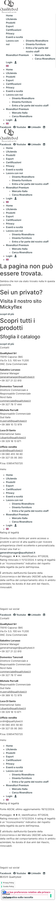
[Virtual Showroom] (6, 894)
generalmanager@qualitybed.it (17, 552)
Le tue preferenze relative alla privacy (28, 892)
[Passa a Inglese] (7, 66)
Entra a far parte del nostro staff (30, 105)
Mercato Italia (42, 55)
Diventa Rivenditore (37, 40)
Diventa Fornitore (36, 44)
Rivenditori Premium (17, 55)
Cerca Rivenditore (45, 58)
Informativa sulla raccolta (18, 897)
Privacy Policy (8, 883)
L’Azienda (11, 19)
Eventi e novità (14, 37)
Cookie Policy (8, 886)
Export (10, 26)
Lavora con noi (12, 42)
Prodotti (10, 22)
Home (9, 15)
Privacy (10, 33)
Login (9, 62)
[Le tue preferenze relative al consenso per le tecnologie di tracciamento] (51, 896)
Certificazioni (13, 29)
